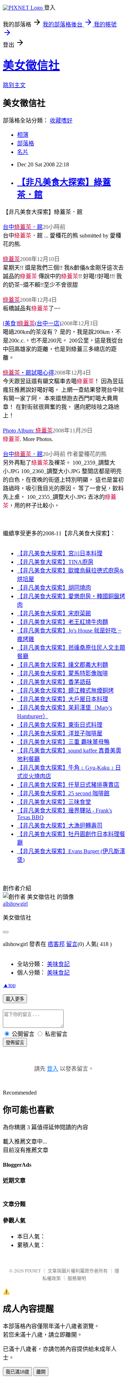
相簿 (22, 135)
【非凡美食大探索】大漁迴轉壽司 (59, 825)
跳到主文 (14, 85)
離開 (41, 1372)
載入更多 (15, 999)
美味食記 (58, 964)
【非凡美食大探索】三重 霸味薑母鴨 (63, 742)
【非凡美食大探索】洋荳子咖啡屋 (59, 733)
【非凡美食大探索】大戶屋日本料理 (62, 699)
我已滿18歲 (17, 1372)
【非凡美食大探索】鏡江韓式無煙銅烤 (65, 690)
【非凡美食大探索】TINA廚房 (55, 562)
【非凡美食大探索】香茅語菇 (54, 682)
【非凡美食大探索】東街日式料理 (59, 725)
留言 (72, 944)
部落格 (25, 143)
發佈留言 (15, 1042)
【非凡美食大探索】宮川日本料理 (59, 553)
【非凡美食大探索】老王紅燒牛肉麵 (62, 622)
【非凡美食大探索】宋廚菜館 (54, 613)
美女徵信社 (31, 65)
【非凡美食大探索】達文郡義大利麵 (62, 665)
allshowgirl (15, 904)
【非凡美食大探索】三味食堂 (54, 802)
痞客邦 (56, 944)
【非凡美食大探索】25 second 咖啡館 (63, 793)
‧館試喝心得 (28, 373)
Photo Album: (28, 430)
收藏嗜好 (61, 120)
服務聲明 (77, 1278)
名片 (22, 152)
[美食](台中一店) (32, 323)
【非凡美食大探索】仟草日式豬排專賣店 (68, 785)
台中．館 (23, 227)
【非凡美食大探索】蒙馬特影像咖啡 (62, 673)
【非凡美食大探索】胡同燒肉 (54, 588)
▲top (9, 985)
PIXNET (33, 1271)
